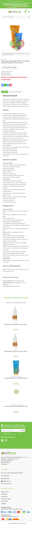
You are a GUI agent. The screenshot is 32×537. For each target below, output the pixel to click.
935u (16, 323)
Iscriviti (22, 430)
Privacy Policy (4, 496)
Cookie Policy (4, 494)
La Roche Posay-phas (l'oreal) (16, 405)
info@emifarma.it (7, 481)
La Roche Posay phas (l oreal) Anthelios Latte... (16, 406)
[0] (25, 12)
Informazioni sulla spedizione (15, 91)
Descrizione (4, 91)
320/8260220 (6, 478)
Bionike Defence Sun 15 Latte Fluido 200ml (16, 378)
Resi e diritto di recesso (6, 483)
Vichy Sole (3, 59)
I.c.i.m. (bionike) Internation (16, 377)
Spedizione (3, 503)
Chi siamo (4, 464)
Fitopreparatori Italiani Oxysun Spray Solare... (16, 324)
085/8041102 (6, 475)
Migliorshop (16, 523)
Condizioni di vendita (6, 498)
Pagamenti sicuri (5, 491)
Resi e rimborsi (4, 501)
